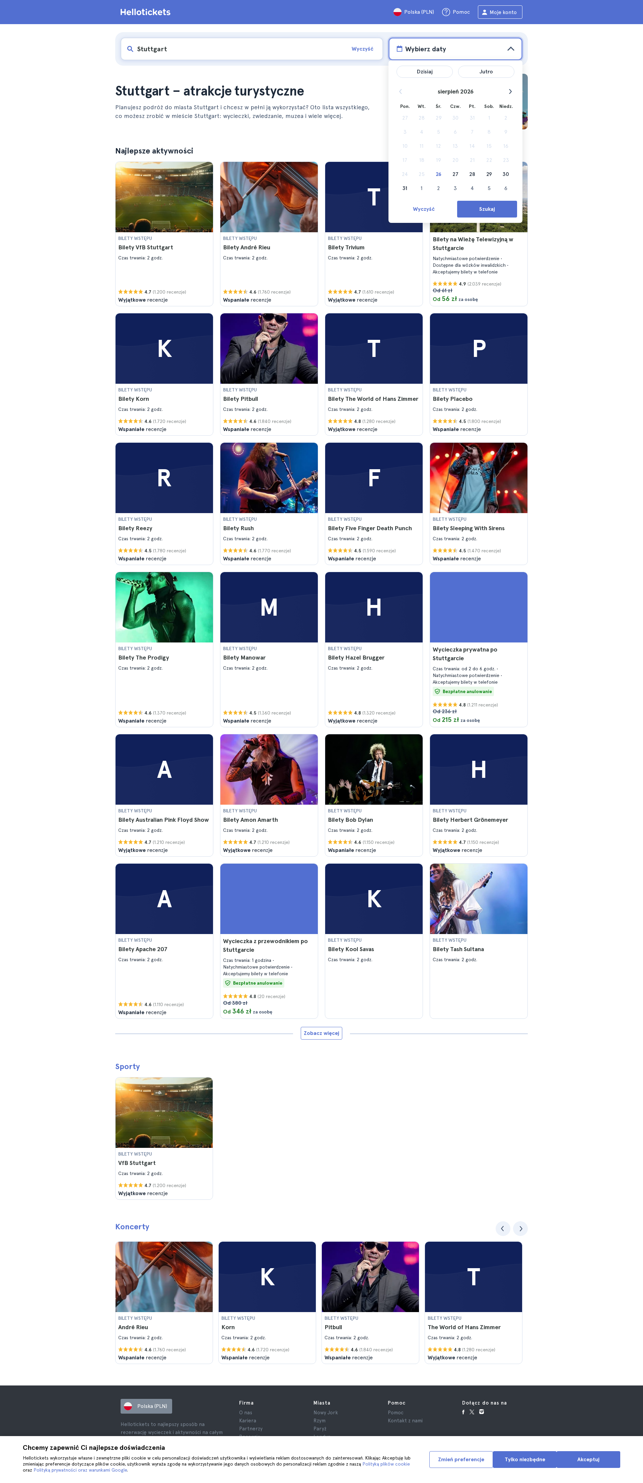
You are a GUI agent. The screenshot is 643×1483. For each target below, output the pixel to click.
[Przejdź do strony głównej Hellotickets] (146, 12)
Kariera (247, 1421)
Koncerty (132, 1226)
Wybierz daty (425, 49)
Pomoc (396, 1413)
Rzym (319, 1421)
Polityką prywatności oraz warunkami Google (80, 1470)
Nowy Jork (325, 1413)
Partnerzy (251, 1429)
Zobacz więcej (321, 1033)
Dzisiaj (425, 71)
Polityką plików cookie (386, 1464)
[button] (164, 234)
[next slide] (520, 1228)
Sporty (127, 1066)
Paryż (320, 1429)
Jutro (486, 71)
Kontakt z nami (405, 1421)
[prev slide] (503, 1228)
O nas (245, 1413)
